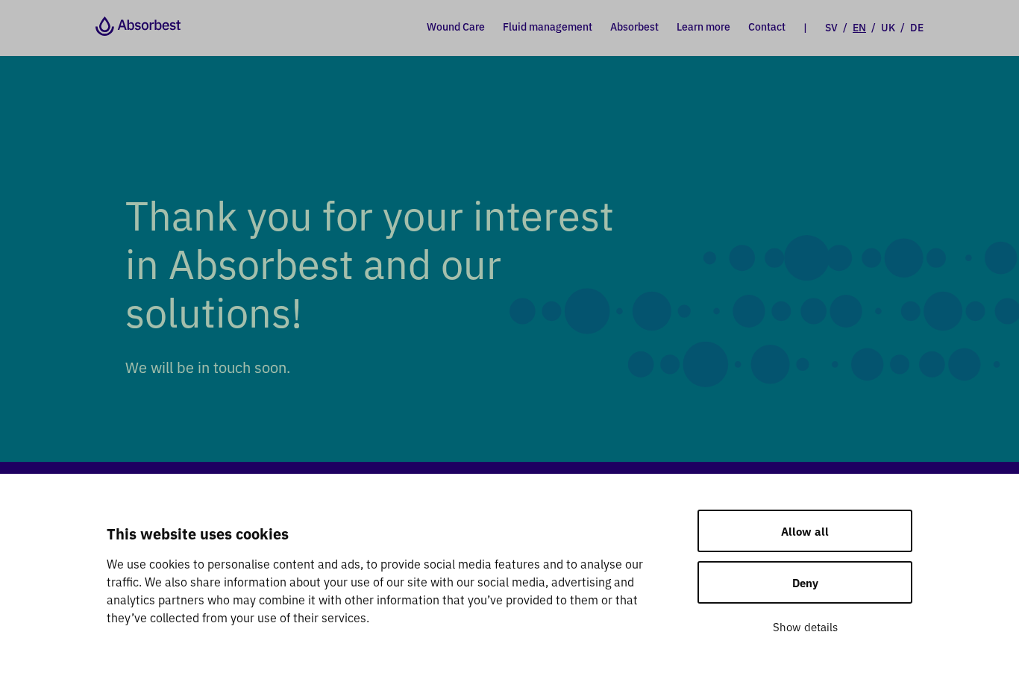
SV (831, 26)
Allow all (805, 531)
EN (859, 26)
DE (917, 26)
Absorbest (634, 26)
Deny (805, 582)
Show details (805, 626)
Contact (767, 26)
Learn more (703, 26)
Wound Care (456, 26)
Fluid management (547, 26)
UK (888, 26)
